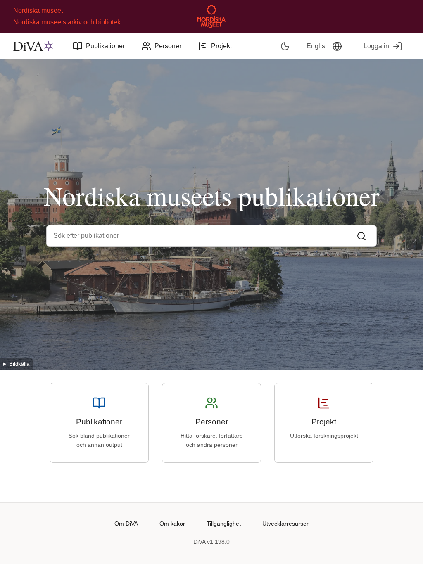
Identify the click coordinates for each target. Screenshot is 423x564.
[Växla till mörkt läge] (285, 46)
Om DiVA (126, 523)
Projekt (221, 46)
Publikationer (105, 46)
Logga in (376, 46)
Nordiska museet (38, 10)
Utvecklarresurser (285, 523)
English (318, 46)
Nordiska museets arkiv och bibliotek (67, 22)
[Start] (33, 46)
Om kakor (172, 523)
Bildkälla (19, 364)
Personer (167, 46)
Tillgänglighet (224, 523)
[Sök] (361, 235)
